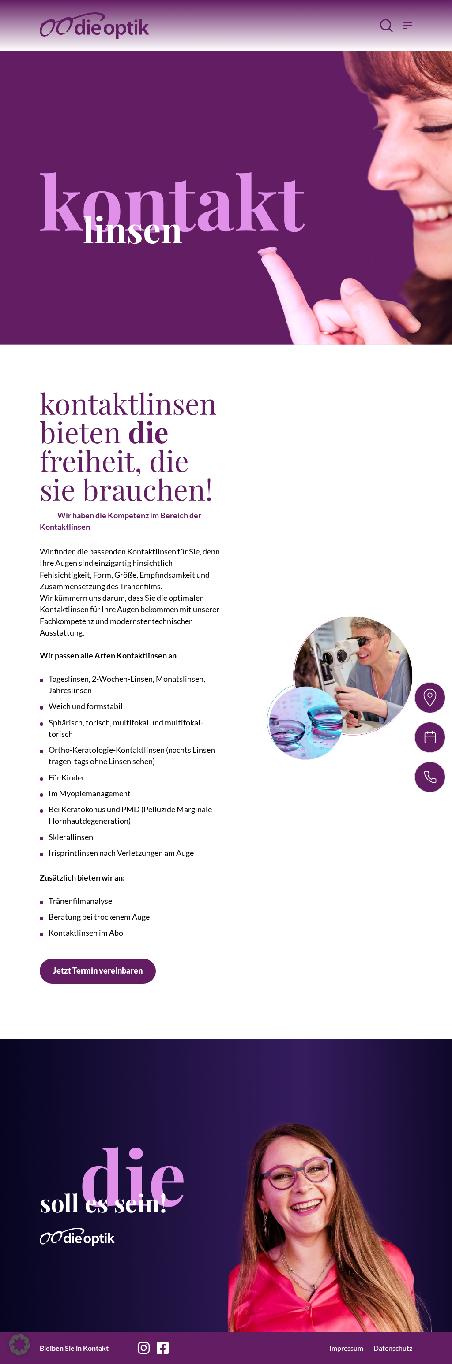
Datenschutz (392, 1348)
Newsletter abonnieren (223, 1348)
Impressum (346, 1348)
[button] (98, 971)
